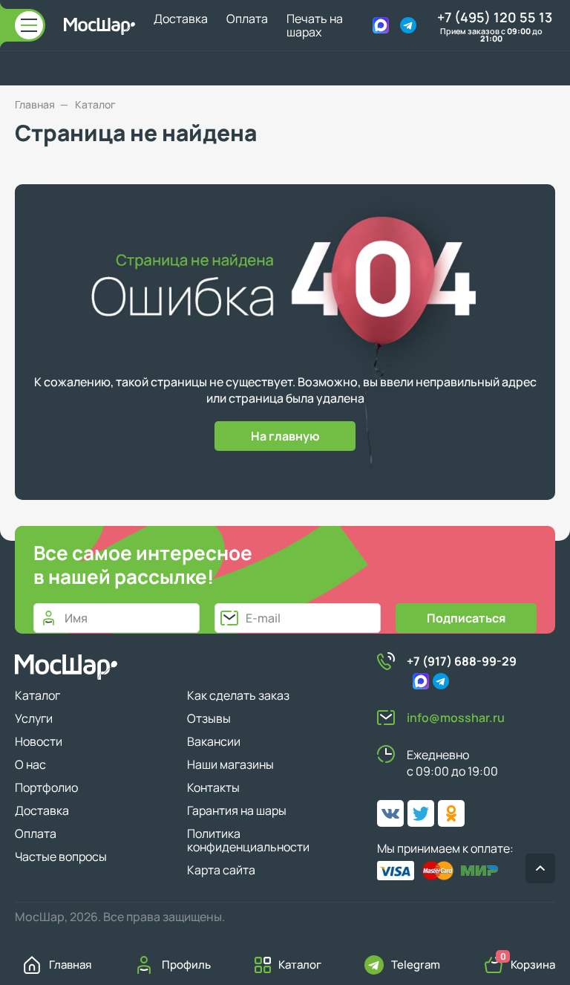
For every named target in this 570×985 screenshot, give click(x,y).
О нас (30, 764)
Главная (35, 104)
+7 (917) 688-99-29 (462, 661)
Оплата (247, 18)
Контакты (213, 787)
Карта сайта (221, 870)
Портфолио (46, 787)
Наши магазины (230, 764)
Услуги (34, 718)
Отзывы (209, 718)
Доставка (181, 18)
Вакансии (213, 741)
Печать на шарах (314, 25)
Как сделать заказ (238, 695)
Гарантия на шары (236, 810)
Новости (38, 741)
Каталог (37, 695)
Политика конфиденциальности (248, 840)
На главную (285, 436)
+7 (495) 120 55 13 (494, 17)
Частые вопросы (61, 856)
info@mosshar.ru (456, 717)
